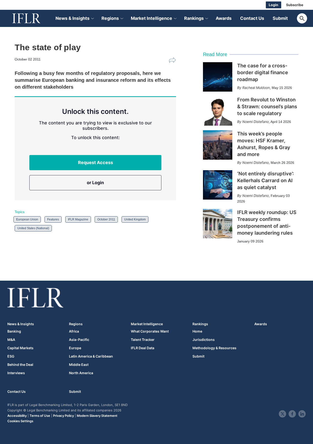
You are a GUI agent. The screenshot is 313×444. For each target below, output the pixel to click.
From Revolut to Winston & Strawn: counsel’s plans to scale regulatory (267, 106)
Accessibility (17, 416)
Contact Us (252, 18)
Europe (75, 348)
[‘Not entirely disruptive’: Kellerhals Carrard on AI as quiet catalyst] (217, 185)
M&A (11, 339)
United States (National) (33, 228)
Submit (280, 18)
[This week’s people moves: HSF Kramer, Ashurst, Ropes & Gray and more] (217, 145)
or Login (95, 182)
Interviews (16, 373)
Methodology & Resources (214, 348)
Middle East (79, 364)
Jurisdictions (203, 339)
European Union (27, 219)
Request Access (95, 162)
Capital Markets (20, 348)
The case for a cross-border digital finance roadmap (262, 72)
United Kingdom (135, 219)
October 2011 (106, 219)
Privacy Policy (63, 416)
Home (197, 331)
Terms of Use (40, 416)
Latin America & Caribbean (91, 356)
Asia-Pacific (79, 339)
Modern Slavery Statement (97, 416)
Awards (224, 18)
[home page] (31, 18)
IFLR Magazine (78, 219)
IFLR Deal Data (142, 348)
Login (273, 5)
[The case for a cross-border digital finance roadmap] (217, 77)
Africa (74, 331)
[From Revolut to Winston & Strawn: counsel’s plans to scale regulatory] (217, 111)
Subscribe (294, 5)
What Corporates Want (150, 331)
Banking (14, 331)
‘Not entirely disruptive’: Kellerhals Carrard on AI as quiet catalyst (265, 180)
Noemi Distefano (255, 122)
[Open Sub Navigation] (92, 18)
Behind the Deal (20, 364)
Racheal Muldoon (256, 87)
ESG (10, 356)
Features (53, 219)
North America (81, 373)
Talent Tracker (143, 339)
